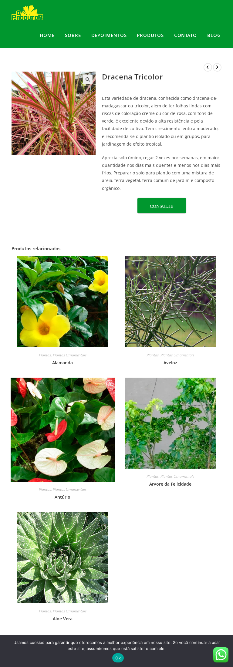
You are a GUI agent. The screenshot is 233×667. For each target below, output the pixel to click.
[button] (88, 79)
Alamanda (62, 363)
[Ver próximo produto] (217, 67)
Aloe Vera (63, 619)
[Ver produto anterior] (208, 67)
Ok (118, 657)
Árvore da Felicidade (170, 484)
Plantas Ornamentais (69, 355)
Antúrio (62, 497)
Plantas (45, 355)
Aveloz (170, 363)
